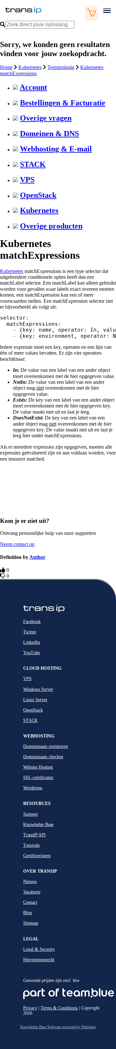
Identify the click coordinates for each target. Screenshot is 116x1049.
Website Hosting (38, 767)
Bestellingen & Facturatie (62, 103)
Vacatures (31, 892)
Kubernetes (30, 67)
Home (6, 67)
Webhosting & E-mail (56, 149)
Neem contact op (17, 544)
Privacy (30, 1008)
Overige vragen (46, 118)
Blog (27, 912)
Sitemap (30, 923)
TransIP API (34, 834)
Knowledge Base (38, 824)
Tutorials (31, 845)
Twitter (29, 632)
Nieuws (30, 881)
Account (33, 87)
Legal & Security (39, 949)
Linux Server (35, 699)
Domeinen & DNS (49, 133)
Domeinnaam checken (43, 756)
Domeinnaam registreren (45, 746)
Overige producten (51, 226)
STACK (33, 164)
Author (37, 557)
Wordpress (32, 787)
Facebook (32, 621)
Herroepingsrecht (38, 959)
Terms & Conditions (59, 1008)
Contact (30, 902)
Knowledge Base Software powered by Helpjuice (58, 1027)
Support (30, 814)
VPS (27, 179)
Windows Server (38, 689)
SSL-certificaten (38, 777)
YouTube (31, 652)
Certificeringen (37, 855)
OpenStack (38, 195)
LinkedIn (31, 642)
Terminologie (60, 67)
